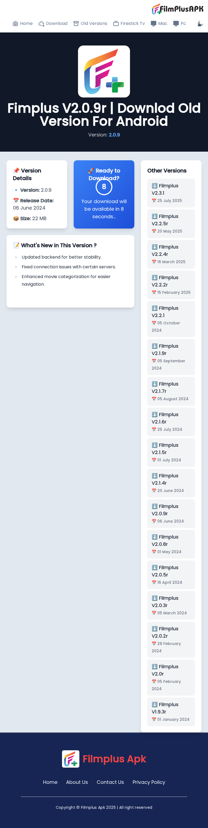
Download (56, 23)
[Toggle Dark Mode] (200, 23)
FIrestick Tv (133, 23)
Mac (162, 23)
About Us (77, 782)
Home (26, 23)
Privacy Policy (149, 782)
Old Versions (94, 23)
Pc (183, 23)
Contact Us (110, 782)
